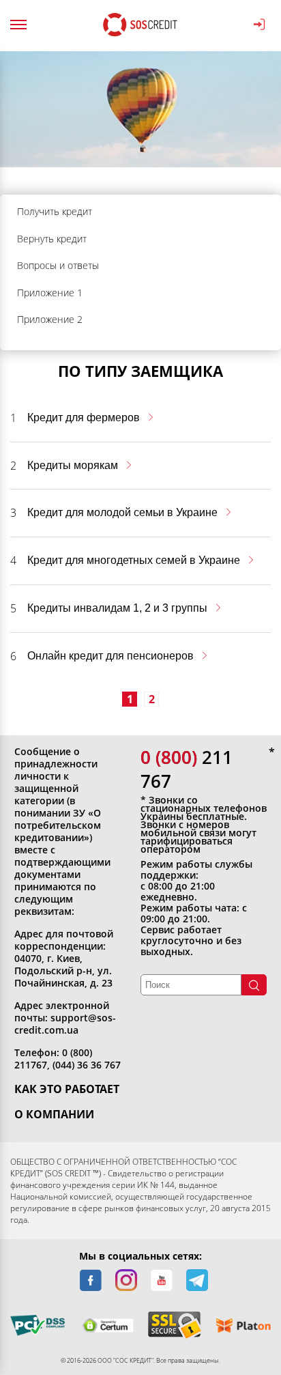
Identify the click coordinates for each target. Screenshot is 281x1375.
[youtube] (162, 1280)
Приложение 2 (50, 319)
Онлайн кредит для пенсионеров (110, 656)
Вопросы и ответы (58, 265)
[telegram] (197, 1280)
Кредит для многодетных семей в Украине (133, 560)
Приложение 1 (50, 292)
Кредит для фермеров (83, 417)
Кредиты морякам (72, 465)
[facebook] (91, 1280)
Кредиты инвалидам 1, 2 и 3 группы (117, 608)
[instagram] (126, 1280)
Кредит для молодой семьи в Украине (122, 512)
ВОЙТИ (261, 25)
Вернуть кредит (52, 238)
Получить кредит (54, 211)
